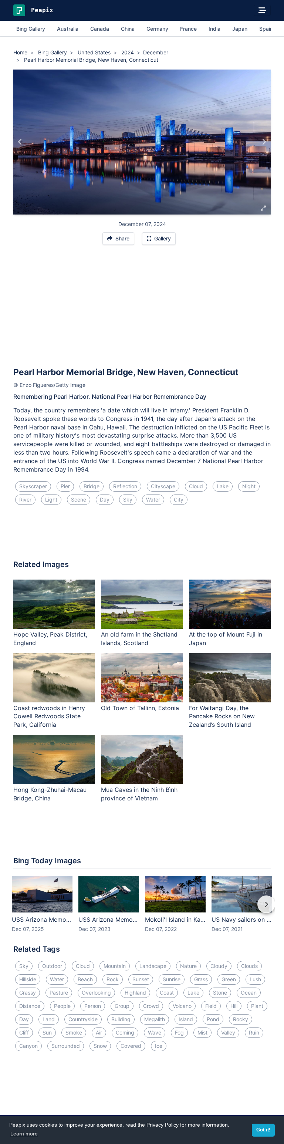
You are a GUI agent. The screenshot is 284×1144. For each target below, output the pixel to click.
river (25, 499)
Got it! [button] (263, 1130)
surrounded (65, 1046)
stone (220, 992)
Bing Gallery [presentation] (30, 29)
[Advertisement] (142, 309)
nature (188, 966)
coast (167, 992)
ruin (254, 1032)
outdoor (52, 966)
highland (135, 992)
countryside (83, 1019)
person (92, 1006)
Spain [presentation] (266, 29)
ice (158, 1046)
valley (228, 1032)
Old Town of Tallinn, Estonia (140, 708)
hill (233, 1006)
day (104, 499)
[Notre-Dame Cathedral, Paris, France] (264, 142)
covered (131, 1046)
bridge (91, 486)
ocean (249, 992)
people (62, 1006)
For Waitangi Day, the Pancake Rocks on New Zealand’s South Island (222, 716)
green (229, 979)
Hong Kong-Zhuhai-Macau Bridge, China (50, 794)
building (121, 1019)
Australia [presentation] (67, 29)
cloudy (218, 966)
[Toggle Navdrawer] (262, 10)
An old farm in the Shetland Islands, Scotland (139, 639)
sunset (140, 979)
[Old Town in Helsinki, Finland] (20, 142)
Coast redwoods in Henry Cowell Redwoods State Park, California (49, 716)
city (178, 499)
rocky (240, 1019)
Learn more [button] (24, 1134)
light (51, 499)
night (249, 486)
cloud (196, 486)
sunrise (171, 979)
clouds (249, 966)
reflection (125, 486)
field (211, 1006)
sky (127, 499)
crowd (151, 1006)
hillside (27, 979)
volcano (182, 1006)
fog (179, 1032)
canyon (28, 1046)
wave (154, 1032)
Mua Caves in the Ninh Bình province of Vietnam (139, 794)
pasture (59, 992)
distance (29, 1006)
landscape (152, 966)
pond (213, 1019)
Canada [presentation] (99, 29)
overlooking (96, 992)
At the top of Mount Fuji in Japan (225, 639)
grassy (27, 992)
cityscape (163, 486)
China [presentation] (128, 29)
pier (65, 486)
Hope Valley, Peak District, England (50, 639)
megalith (154, 1019)
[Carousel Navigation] (142, 909)
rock (112, 979)
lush (255, 979)
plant (257, 1006)
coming (125, 1032)
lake (223, 486)
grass (201, 979)
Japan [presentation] (239, 29)
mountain (115, 966)
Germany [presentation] (157, 29)
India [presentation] (214, 29)
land (49, 1019)
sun (47, 1032)
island (186, 1019)
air (99, 1032)
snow (100, 1046)
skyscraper (33, 486)
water (153, 499)
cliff (24, 1032)
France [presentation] (188, 29)
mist (202, 1032)
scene (78, 499)
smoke (73, 1032)
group (122, 1006)
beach (85, 979)
